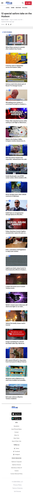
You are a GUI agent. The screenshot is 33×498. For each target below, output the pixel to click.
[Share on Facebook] (6, 24)
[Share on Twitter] (8, 24)
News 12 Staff (4, 19)
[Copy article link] (10, 24)
